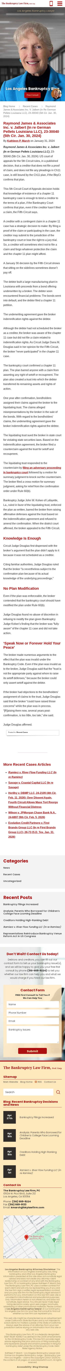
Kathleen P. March (18, 140)
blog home (9, 106)
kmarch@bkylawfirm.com (27, 1207)
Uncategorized (12, 881)
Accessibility (24, 1367)
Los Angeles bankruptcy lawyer (24, 1308)
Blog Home (26, 1081)
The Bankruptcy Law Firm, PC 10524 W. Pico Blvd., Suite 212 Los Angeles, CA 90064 (32, 1236)
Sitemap (10, 1077)
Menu (59, 3)
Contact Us (50, 1081)
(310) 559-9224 (51, 3)
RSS (40, 1081)
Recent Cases (30, 106)
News (6, 867)
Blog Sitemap (40, 1367)
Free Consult (32, 95)
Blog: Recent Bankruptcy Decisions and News (30, 1103)
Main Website (10, 1081)
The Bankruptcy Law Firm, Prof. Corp (18, 3)
